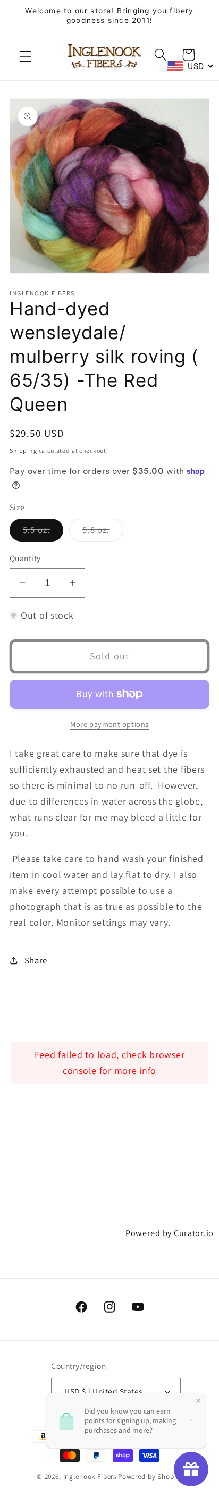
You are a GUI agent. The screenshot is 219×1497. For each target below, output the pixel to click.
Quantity (25, 558)
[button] (26, 56)
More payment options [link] (109, 724)
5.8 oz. (102, 532)
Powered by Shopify (150, 1476)
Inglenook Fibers (89, 1476)
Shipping (23, 450)
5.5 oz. (43, 532)
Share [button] (35, 960)
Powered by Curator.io (169, 1233)
